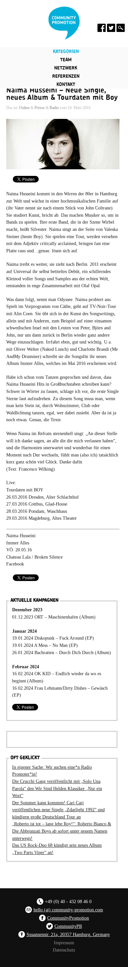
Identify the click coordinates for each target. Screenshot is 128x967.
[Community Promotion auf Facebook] (101, 28)
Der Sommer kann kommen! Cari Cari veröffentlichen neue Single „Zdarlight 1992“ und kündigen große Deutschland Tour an (58, 809)
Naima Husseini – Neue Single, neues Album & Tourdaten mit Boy (61, 94)
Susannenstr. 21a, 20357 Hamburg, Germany (68, 934)
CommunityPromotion (68, 918)
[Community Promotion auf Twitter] (111, 28)
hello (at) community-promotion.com (68, 909)
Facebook (15, 563)
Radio (54, 107)
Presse (39, 107)
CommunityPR (68, 926)
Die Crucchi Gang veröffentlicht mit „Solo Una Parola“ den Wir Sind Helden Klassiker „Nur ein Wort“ (57, 788)
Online (24, 107)
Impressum (64, 942)
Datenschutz (64, 950)
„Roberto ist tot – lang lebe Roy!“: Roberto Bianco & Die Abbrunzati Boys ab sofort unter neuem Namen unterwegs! (61, 831)
